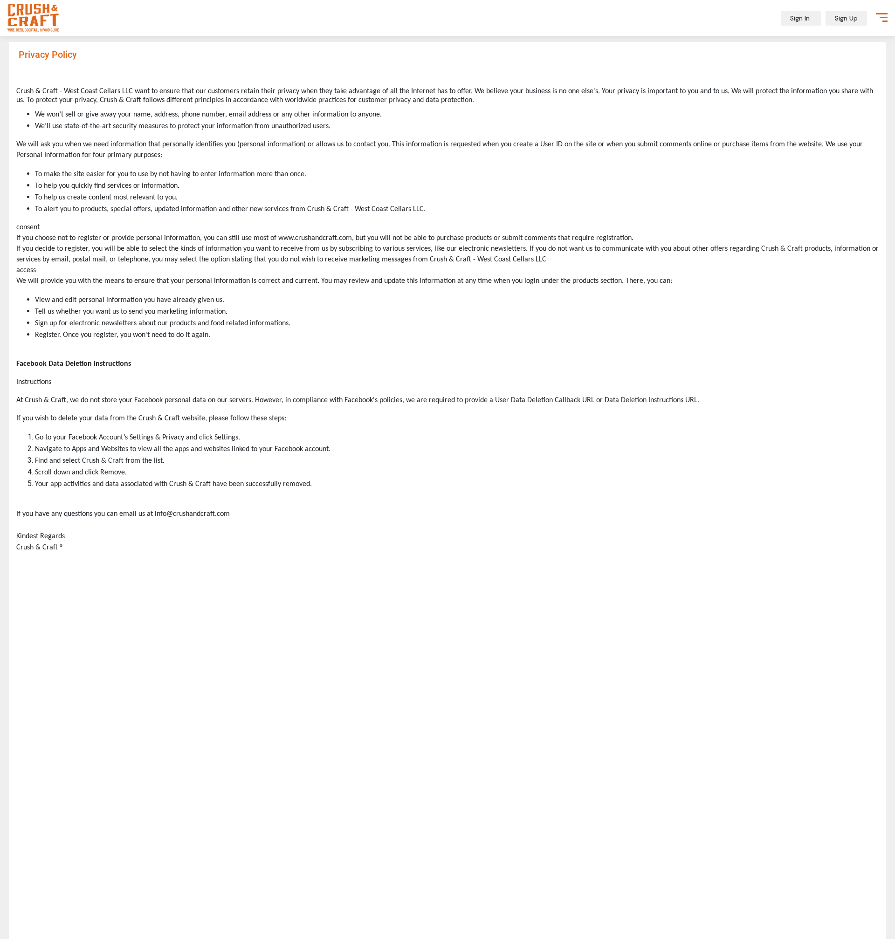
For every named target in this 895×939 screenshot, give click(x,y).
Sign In (801, 18)
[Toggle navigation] (882, 16)
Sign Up (846, 18)
